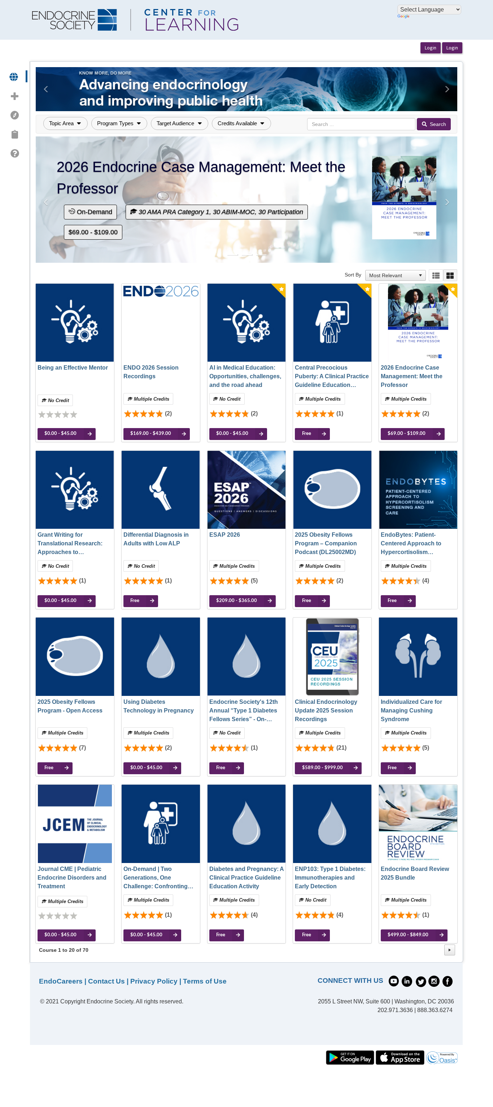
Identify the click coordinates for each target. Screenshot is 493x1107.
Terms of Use (205, 981)
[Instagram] (434, 981)
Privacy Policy (154, 981)
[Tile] (450, 275)
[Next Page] (449, 950)
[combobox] (392, 275)
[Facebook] (447, 981)
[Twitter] (421, 981)
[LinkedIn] (407, 981)
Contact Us (106, 981)
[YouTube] (394, 980)
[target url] (14, 76)
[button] (46, 89)
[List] (436, 275)
